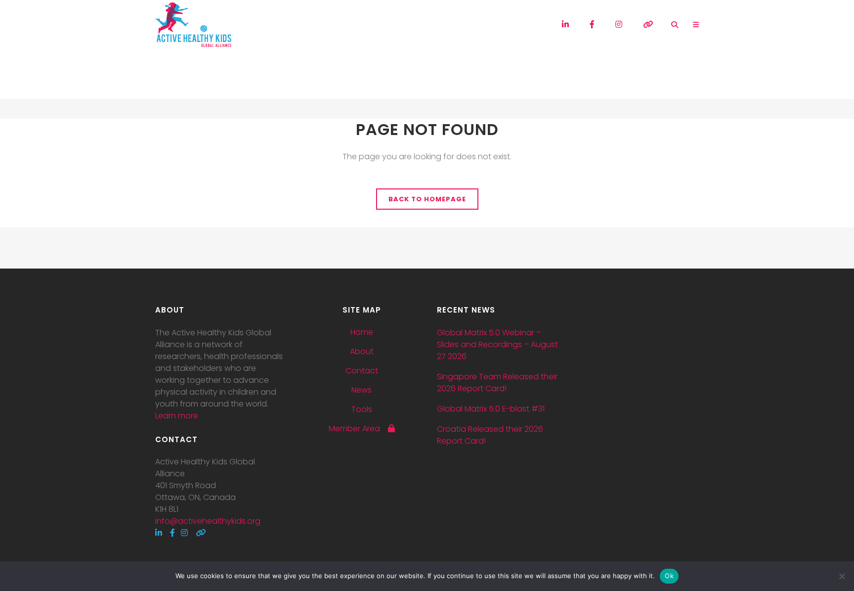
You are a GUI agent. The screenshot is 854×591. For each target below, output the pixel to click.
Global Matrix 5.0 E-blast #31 (491, 408)
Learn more (176, 415)
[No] (842, 576)
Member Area (358, 428)
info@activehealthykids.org (207, 521)
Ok (669, 576)
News (361, 390)
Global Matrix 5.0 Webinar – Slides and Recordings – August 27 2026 (497, 344)
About (362, 351)
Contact (361, 370)
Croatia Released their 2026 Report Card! (490, 435)
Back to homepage (427, 199)
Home (361, 332)
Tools (361, 409)
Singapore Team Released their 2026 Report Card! (497, 382)
